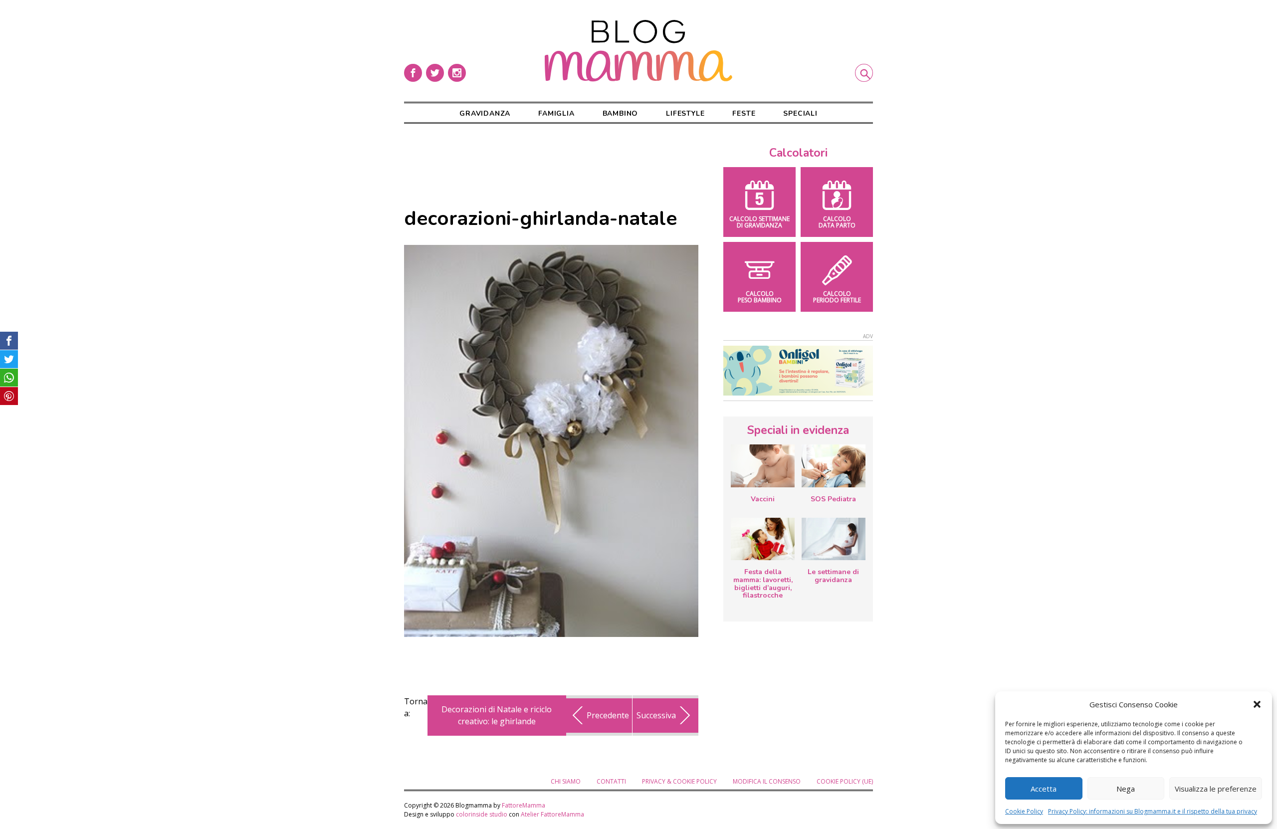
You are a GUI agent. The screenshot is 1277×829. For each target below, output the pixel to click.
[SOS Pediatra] (833, 465)
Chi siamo (566, 781)
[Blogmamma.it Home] (638, 51)
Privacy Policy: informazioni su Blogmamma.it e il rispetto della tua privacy (1152, 811)
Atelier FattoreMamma (552, 814)
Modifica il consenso (767, 781)
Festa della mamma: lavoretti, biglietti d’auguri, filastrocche (763, 583)
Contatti (611, 781)
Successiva (656, 715)
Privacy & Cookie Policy (679, 781)
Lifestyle (685, 113)
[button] (1257, 704)
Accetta (1044, 789)
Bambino (620, 113)
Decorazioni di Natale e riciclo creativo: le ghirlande (496, 715)
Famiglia (556, 113)
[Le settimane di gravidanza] (833, 539)
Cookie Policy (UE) (845, 781)
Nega (1125, 789)
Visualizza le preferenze (1216, 789)
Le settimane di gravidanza (833, 576)
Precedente (608, 715)
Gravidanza (484, 113)
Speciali (800, 113)
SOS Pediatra (833, 499)
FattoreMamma (523, 805)
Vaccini (763, 499)
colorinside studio (481, 814)
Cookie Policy (1024, 811)
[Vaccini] (763, 465)
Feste (743, 113)
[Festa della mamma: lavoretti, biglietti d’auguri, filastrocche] (763, 539)
